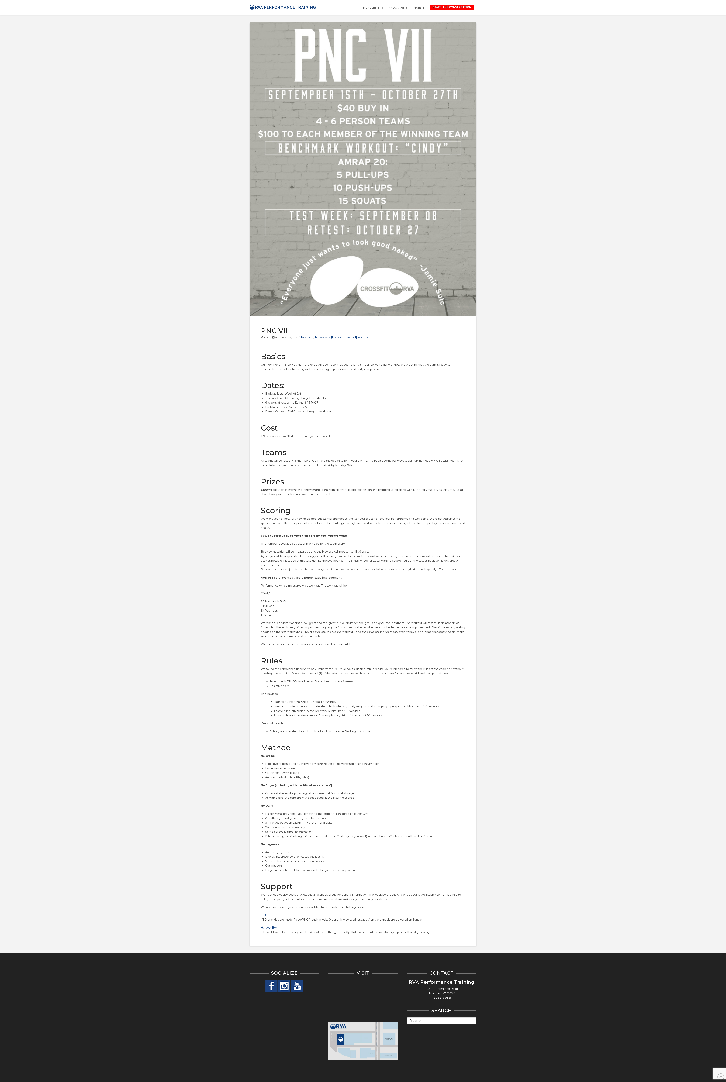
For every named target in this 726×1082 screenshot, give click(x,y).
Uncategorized (343, 337)
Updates (362, 337)
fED (263, 915)
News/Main (323, 337)
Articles (307, 337)
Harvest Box (269, 927)
